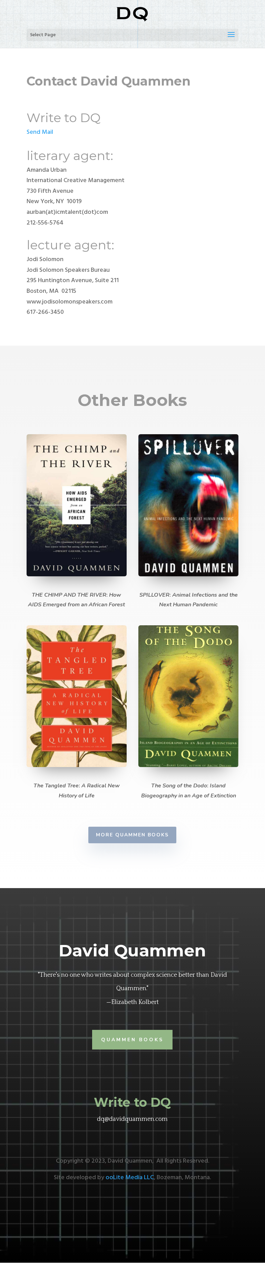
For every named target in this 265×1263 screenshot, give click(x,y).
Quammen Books (132, 1039)
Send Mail (40, 132)
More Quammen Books (132, 835)
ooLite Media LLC (130, 1178)
